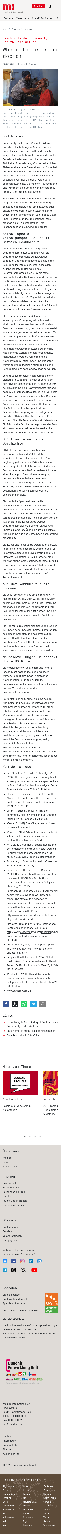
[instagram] (22, 1261)
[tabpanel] (20, 1101)
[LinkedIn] (31, 1261)
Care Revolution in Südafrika (23, 1035)
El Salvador (8, 1505)
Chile (5, 1502)
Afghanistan (9, 1486)
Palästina (48, 1486)
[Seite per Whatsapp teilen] (24, 1004)
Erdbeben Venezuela (16, 18)
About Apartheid (13, 1099)
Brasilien (7, 1498)
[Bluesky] (5, 1261)
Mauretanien (29, 1502)
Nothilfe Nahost (43, 18)
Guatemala (8, 1509)
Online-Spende (11, 1294)
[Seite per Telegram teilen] (33, 1004)
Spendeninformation (14, 1303)
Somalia (47, 1502)
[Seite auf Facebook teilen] (6, 1004)
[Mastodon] (39, 1261)
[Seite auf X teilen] (15, 1004)
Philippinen (49, 1490)
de (4, 1453)
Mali (25, 1498)
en (9, 1453)
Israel (26, 1486)
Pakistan (27, 1525)
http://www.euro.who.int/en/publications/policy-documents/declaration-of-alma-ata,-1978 (32, 936)
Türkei (46, 1517)
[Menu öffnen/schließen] (52, 6)
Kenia (26, 1490)
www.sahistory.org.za (19, 990)
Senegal (47, 1494)
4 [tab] (40, 1136)
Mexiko (26, 1505)
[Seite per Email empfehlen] (42, 1004)
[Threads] (13, 1270)
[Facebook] (13, 1261)
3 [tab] (35, 1136)
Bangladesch (9, 1494)
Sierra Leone (49, 1498)
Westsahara (49, 1525)
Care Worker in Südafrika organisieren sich (31, 1030)
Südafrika (48, 1509)
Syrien (46, 1513)
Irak (4, 1521)
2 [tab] (30, 1136)
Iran (5, 1525)
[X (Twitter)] (23, 1270)
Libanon (27, 1494)
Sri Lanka (48, 1505)
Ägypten (7, 1490)
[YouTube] (34, 1270)
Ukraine (47, 1521)
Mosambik (28, 1509)
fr (18, 1453)
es (14, 1453)
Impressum (9, 1440)
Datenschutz (10, 1445)
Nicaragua (28, 1517)
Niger (25, 1521)
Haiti (5, 1513)
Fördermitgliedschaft (15, 1299)
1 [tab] (25, 1136)
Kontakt (7, 1436)
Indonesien (8, 1517)
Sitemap (7, 1449)
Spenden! (38, 6)
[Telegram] (5, 1270)
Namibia (27, 1513)
